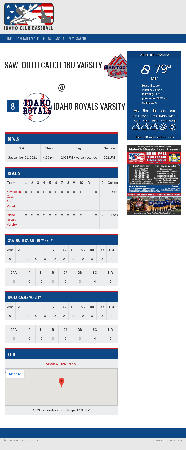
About (59, 38)
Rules (47, 38)
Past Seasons (77, 38)
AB (20, 250)
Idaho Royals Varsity (12, 219)
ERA (14, 272)
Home (8, 38)
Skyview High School (61, 364)
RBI (44, 250)
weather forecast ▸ (154, 137)
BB (92, 250)
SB (83, 250)
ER (65, 272)
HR (73, 250)
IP (29, 272)
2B (54, 250)
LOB (112, 250)
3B (64, 250)
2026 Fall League (27, 38)
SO (101, 250)
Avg (10, 250)
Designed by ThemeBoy (167, 440)
